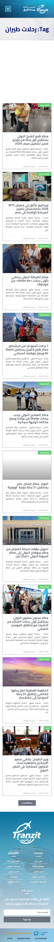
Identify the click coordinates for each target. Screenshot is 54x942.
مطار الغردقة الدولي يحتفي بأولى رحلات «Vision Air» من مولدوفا (29, 280)
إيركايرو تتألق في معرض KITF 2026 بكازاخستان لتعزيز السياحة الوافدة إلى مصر (28, 208)
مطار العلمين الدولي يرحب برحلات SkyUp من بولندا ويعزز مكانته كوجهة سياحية (28, 418)
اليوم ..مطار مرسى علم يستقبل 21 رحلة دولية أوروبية (28, 485)
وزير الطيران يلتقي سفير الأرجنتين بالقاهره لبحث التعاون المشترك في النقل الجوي (30, 764)
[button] (8, 9)
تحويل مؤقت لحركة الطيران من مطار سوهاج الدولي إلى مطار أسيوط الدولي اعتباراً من (27, 552)
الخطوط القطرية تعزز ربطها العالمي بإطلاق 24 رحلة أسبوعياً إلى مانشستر (29, 694)
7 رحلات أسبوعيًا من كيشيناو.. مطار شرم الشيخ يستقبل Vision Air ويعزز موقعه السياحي (27, 349)
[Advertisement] (27, 69)
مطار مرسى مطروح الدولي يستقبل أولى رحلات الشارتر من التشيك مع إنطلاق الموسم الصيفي (27, 623)
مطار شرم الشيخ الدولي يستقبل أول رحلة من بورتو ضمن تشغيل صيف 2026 (30, 139)
